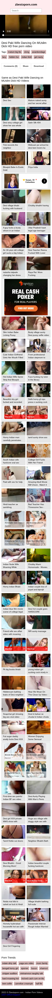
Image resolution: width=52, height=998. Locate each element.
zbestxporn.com (26, 4)
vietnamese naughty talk (31, 973)
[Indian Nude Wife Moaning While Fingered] (13, 555)
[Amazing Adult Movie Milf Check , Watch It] (38, 473)
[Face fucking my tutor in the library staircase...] (38, 368)
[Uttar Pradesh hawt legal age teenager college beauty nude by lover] (38, 219)
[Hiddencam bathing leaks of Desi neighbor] (13, 682)
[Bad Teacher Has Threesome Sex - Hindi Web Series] (38, 495)
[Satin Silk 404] (38, 113)
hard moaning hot (10, 978)
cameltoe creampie (24, 983)
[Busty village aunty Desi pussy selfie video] (38, 323)
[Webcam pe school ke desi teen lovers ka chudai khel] (38, 136)
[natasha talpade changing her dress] (13, 263)
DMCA (9, 994)
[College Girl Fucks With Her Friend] (38, 450)
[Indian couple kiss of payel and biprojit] (38, 577)
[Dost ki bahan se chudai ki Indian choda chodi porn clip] (38, 705)
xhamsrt (44, 968)
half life (39, 983)
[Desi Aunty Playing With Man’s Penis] (38, 787)
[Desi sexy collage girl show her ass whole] (13, 113)
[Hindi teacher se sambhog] (13, 495)
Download (39, 66)
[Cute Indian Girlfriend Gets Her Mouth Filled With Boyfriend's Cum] (13, 345)
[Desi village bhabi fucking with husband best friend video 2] (13, 196)
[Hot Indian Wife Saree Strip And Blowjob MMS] (13, 368)
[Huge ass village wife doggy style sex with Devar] (38, 809)
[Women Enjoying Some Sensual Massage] (38, 727)
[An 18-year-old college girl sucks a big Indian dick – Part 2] (13, 241)
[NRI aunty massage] (38, 622)
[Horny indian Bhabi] (13, 577)
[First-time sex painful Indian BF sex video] (13, 787)
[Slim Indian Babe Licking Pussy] (13, 323)
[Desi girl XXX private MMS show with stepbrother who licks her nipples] (13, 809)
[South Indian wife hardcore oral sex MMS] (13, 450)
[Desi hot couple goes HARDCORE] (38, 600)
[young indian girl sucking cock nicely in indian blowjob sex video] (38, 660)
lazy (4, 57)
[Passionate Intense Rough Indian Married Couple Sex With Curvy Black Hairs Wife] (38, 914)
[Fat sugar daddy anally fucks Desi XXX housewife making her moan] (13, 727)
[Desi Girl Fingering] (13, 937)
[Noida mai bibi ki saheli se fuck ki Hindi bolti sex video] (13, 892)
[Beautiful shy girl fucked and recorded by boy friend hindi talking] (13, 390)
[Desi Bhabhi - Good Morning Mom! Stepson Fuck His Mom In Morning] (13, 854)
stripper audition (9, 973)
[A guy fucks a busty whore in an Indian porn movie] (13, 219)
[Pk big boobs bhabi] (13, 660)
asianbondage (38, 52)
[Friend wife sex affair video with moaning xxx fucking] (13, 622)
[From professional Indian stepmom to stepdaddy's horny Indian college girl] (38, 345)
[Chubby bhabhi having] (38, 196)
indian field (26, 57)
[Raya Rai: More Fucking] (38, 263)
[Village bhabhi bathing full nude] (38, 892)
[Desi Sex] (13, 91)
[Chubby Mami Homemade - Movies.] (38, 555)
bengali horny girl (10, 968)
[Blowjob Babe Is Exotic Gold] (13, 158)
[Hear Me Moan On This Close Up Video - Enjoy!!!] (38, 682)
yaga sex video (26, 963)
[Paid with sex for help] (13, 473)
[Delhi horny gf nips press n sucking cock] (38, 390)
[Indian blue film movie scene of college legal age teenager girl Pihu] (13, 600)
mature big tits (14, 52)
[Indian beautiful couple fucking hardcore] (38, 854)
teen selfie (7, 983)
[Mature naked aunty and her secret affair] (38, 91)
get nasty (38, 57)
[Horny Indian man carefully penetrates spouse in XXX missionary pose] (13, 428)
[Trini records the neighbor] (13, 136)
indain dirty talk (9, 963)
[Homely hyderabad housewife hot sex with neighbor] (13, 914)
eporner (24, 968)
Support (16, 994)
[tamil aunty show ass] (38, 428)
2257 (3, 994)
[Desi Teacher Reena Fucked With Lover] (38, 241)
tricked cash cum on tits (33, 978)
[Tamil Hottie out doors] (13, 832)
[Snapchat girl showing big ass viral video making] (13, 705)
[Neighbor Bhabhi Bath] (38, 832)
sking (26, 52)
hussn (34, 968)
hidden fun (14, 57)
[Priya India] (38, 158)
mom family (42, 963)
